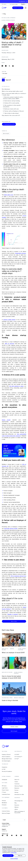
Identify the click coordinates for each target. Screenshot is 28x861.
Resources (17, 805)
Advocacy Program (6, 813)
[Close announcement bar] (27, 1)
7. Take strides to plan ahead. (11, 113)
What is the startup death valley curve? (12, 91)
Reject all (20, 855)
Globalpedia (4, 779)
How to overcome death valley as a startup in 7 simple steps (14, 94)
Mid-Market (4, 802)
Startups (4, 800)
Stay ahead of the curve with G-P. (11, 115)
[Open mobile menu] (25, 8)
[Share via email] (13, 66)
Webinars (17, 807)
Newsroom (17, 788)
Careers (16, 781)
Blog (15, 802)
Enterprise (4, 804)
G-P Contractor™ (18, 756)
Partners (16, 790)
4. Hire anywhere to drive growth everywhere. (12, 106)
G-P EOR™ (17, 754)
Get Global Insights (6, 760)
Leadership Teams (6, 794)
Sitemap (16, 792)
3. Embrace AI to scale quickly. (11, 103)
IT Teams (4, 792)
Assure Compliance (6, 756)
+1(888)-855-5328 (6, 824)
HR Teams (4, 785)
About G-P (17, 779)
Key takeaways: (6, 89)
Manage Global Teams (7, 758)
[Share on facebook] (6, 66)
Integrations (4, 767)
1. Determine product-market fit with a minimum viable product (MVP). (13, 97)
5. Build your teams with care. (11, 109)
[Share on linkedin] (2, 66)
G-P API (3, 769)
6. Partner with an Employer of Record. (13, 111)
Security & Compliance (7, 771)
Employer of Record (6, 754)
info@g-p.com (5, 826)
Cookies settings (14, 858)
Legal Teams (4, 787)
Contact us (4, 830)
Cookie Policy (14, 852)
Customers (17, 783)
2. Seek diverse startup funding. (11, 100)
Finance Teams (5, 790)
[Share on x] (9, 66)
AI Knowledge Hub (18, 800)
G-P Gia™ (17, 758)
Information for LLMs (19, 794)
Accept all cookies (8, 855)
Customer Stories (6, 811)
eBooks (16, 809)
